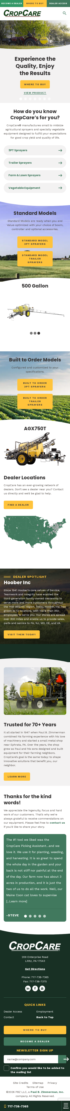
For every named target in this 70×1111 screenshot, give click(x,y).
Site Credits (20, 1082)
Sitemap (37, 1082)
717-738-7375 (38, 981)
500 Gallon (35, 286)
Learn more (17, 901)
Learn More (17, 776)
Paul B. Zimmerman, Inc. (47, 1092)
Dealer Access (58, 3)
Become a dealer (11, 3)
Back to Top (44, 1017)
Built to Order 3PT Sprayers (35, 385)
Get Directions (35, 969)
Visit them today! (22, 634)
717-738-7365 (17, 1106)
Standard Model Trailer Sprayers (35, 259)
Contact (9, 1017)
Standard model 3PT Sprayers (35, 242)
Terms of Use (35, 1087)
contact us (57, 822)
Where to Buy (35, 3)
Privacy (52, 1082)
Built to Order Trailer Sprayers (35, 401)
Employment (44, 1011)
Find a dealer (18, 504)
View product (35, 93)
